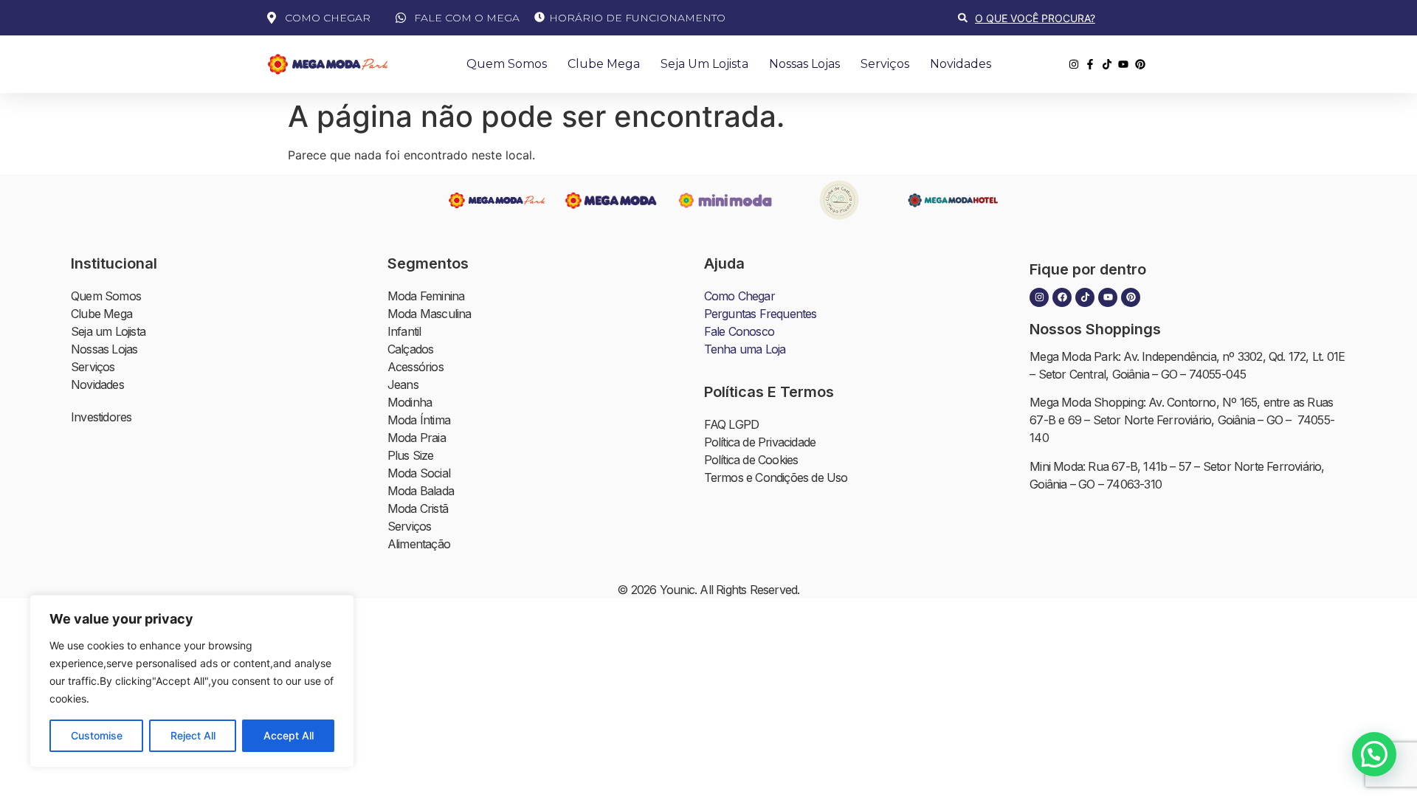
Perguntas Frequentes (760, 313)
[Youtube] (1107, 297)
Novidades (960, 64)
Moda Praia (416, 437)
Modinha (409, 402)
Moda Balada (420, 490)
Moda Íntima (418, 420)
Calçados (410, 349)
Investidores (101, 417)
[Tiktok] (1084, 297)
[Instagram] (1039, 297)
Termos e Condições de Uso (776, 477)
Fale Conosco (739, 331)
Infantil (404, 331)
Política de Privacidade (760, 442)
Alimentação (418, 543)
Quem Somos (506, 64)
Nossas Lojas (804, 64)
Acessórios (415, 366)
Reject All (193, 735)
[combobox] (1054, 18)
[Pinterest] (1130, 297)
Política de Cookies (751, 459)
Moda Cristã (417, 508)
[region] (192, 681)
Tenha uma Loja (745, 349)
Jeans (402, 384)
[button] (1374, 754)
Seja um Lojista (704, 64)
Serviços (885, 64)
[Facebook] (1062, 297)
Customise (97, 735)
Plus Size (410, 455)
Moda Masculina (429, 313)
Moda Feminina (426, 296)
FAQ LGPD (731, 424)
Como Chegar (739, 296)
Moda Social (418, 473)
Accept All (288, 735)
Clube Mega (604, 64)
